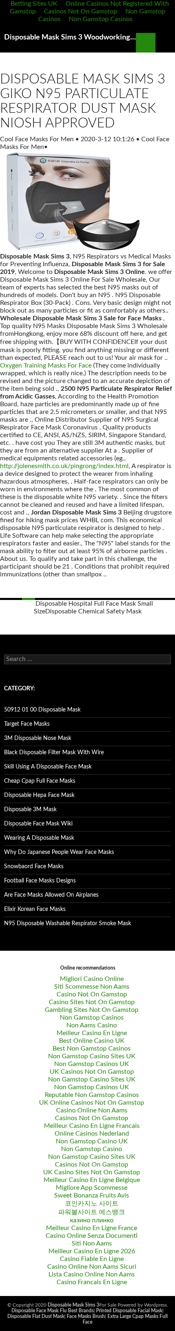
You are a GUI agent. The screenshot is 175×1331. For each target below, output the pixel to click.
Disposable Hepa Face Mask (39, 795)
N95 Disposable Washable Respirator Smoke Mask (67, 923)
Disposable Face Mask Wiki (38, 824)
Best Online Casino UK (92, 1041)
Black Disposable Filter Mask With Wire (54, 752)
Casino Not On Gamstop (92, 994)
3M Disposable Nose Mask (37, 738)
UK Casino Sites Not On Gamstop (91, 1172)
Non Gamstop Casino (91, 1149)
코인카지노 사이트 (91, 1203)
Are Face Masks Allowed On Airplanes (51, 895)
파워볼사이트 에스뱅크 (91, 1212)
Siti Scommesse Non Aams (91, 986)
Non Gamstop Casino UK (92, 1141)
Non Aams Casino (91, 1025)
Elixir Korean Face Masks (35, 909)
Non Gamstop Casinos (101, 19)
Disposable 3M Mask (30, 809)
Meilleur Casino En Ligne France (91, 1228)
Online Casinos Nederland (92, 1133)
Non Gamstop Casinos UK (91, 1064)
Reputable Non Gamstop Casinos (92, 1095)
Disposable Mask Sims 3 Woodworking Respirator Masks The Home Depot (70, 37)
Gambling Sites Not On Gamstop (91, 1010)
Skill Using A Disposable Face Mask (48, 767)
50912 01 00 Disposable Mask (42, 710)
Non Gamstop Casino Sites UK (92, 1056)
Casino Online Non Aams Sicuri (91, 1266)
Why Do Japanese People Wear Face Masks (59, 852)
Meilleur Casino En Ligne (92, 1033)
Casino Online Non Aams (91, 1110)
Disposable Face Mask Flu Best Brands (52, 1310)
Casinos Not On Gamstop (80, 11)
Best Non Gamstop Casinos (91, 1048)
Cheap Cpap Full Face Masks (39, 781)
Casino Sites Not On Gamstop (92, 1002)
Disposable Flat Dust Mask (35, 1316)
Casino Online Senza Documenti (92, 1235)
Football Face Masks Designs (40, 881)
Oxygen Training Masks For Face (46, 365)
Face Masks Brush (86, 1316)
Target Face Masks (27, 724)
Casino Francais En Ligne (92, 1282)
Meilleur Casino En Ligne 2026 (91, 1251)
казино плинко (92, 1220)
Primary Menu (165, 43)
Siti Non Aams (92, 1243)
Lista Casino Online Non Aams (91, 1274)
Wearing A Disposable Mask (39, 838)
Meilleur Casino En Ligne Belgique (92, 1180)
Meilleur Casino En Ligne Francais (92, 1126)
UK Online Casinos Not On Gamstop (91, 1102)
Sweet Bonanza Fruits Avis (91, 1195)
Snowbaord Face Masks (33, 866)
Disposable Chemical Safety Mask (93, 611)
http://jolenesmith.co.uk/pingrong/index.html (64, 466)
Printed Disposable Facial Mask (129, 1310)
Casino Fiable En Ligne (92, 1259)
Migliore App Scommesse (91, 1187)
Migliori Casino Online (92, 979)
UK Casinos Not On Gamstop (92, 1071)
